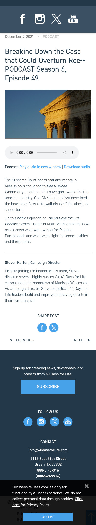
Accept (48, 517)
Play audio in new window (40, 166)
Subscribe (48, 387)
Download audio (77, 166)
